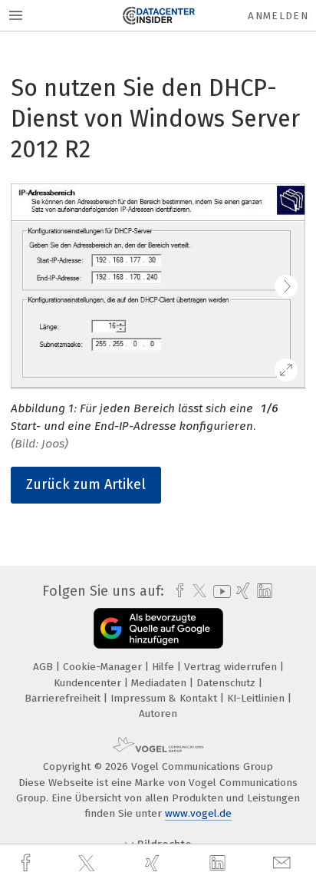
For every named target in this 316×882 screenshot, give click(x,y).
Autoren (158, 713)
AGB (44, 666)
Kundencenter (89, 682)
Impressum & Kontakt (165, 698)
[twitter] (88, 863)
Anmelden (278, 15)
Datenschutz (227, 682)
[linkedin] (219, 864)
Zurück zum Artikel (86, 484)
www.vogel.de (198, 813)
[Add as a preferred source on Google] (158, 628)
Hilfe (164, 666)
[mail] (284, 863)
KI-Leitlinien (257, 698)
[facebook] (27, 863)
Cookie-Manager (104, 666)
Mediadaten (160, 682)
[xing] (154, 863)
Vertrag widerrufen (232, 666)
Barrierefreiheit (64, 698)
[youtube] (219, 591)
